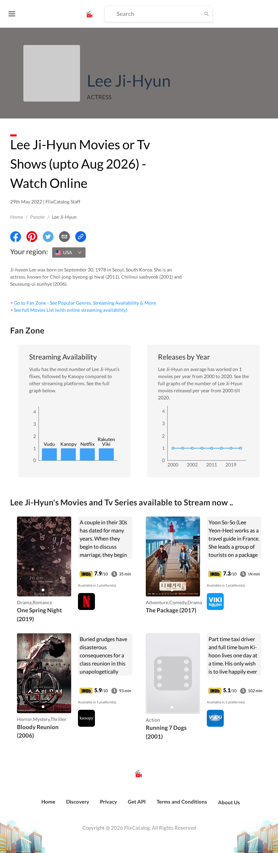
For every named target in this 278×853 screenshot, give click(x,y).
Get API (137, 802)
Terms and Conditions (182, 802)
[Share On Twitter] (48, 236)
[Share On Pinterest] (31, 236)
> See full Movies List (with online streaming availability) (68, 310)
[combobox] (69, 252)
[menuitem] (48, 805)
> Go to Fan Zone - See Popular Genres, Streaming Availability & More (83, 303)
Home (16, 217)
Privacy (108, 802)
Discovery (77, 802)
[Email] (64, 236)
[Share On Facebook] (15, 236)
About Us (229, 802)
